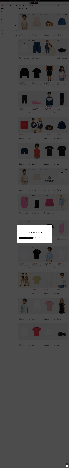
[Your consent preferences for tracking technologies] (67, 466)
